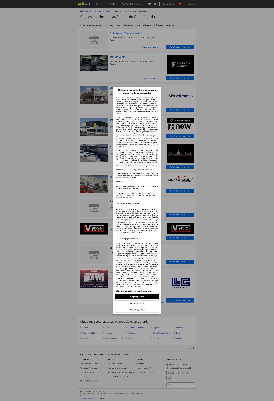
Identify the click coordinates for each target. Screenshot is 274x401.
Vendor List (146, 291)
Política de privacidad (123, 291)
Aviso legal (137, 291)
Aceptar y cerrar (137, 296)
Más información (137, 303)
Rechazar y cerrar (137, 310)
